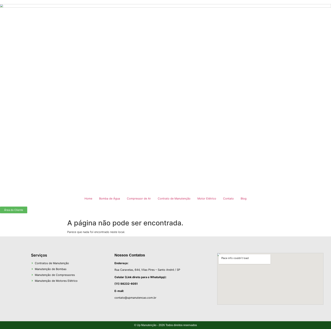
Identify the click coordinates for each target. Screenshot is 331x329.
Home (88, 198)
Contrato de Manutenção (174, 198)
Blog (244, 198)
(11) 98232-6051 (126, 283)
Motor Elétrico (206, 198)
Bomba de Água (109, 198)
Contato (228, 198)
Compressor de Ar (139, 198)
